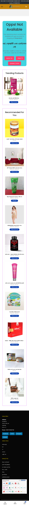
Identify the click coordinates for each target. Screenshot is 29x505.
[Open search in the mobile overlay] (5, 502)
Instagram (18, 433)
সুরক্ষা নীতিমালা (4, 474)
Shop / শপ (20, 58)
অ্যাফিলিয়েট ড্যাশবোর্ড (5, 477)
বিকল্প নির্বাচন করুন (15, 229)
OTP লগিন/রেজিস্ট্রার (6, 464)
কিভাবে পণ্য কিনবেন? (5, 462)
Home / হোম (9, 58)
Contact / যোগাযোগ (14, 63)
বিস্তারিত (15, 200)
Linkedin (5, 437)
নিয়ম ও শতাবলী (4, 469)
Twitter (12, 433)
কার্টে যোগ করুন (14, 102)
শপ (2, 449)
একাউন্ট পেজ (4, 454)
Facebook (5, 433)
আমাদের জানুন (4, 444)
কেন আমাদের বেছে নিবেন (6, 467)
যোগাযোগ (3, 452)
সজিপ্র (3, 472)
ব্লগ (2, 447)
